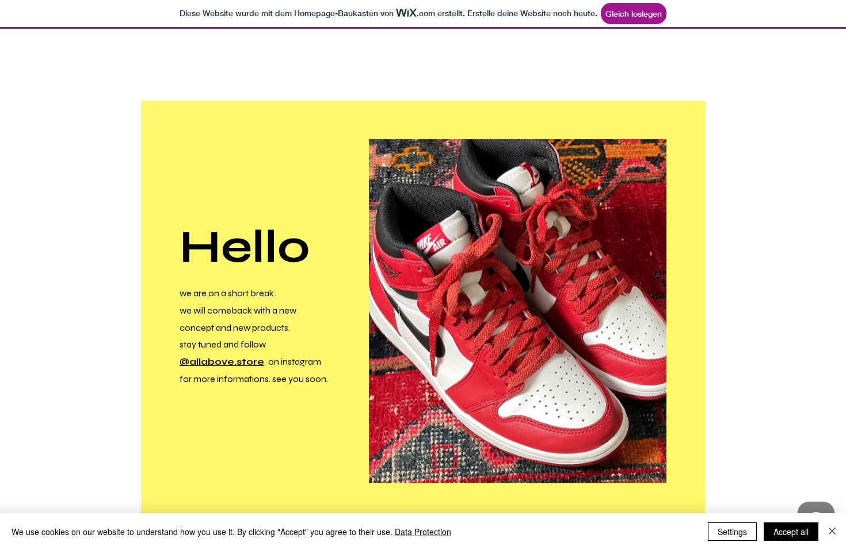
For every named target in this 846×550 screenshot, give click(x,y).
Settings (732, 531)
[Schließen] (832, 531)
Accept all (791, 531)
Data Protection (423, 531)
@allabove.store (222, 361)
